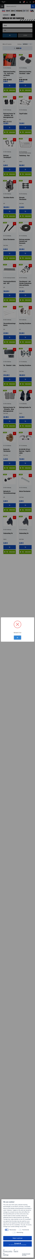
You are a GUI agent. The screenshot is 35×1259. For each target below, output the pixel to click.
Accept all (17, 1244)
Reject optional (17, 1238)
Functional (25, 1230)
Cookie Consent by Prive (26, 1254)
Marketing (20, 1232)
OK (17, 637)
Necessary (13, 1230)
